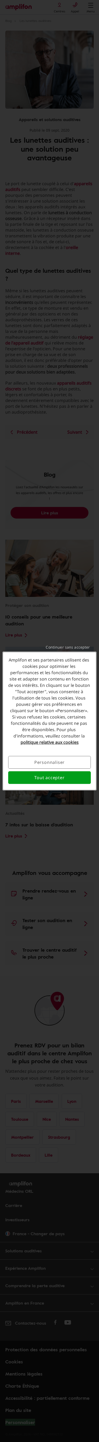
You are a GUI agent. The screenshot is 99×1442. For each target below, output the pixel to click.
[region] (49, 721)
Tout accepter (49, 777)
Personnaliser (49, 762)
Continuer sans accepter (68, 647)
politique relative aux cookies (50, 742)
